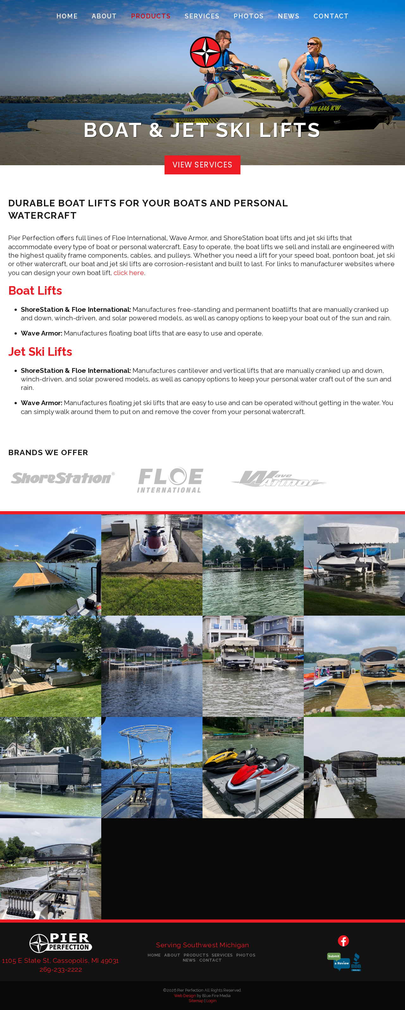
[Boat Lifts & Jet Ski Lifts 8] (50, 767)
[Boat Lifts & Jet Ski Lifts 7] (354, 666)
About (104, 16)
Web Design (185, 995)
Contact (331, 16)
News (289, 16)
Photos (249, 16)
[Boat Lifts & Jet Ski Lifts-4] (354, 565)
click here (129, 273)
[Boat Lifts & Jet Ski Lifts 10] (253, 767)
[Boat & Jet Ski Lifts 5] (151, 666)
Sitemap (196, 1000)
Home (67, 16)
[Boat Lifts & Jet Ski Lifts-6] (253, 666)
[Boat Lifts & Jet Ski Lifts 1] (50, 565)
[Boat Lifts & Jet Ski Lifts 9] (151, 767)
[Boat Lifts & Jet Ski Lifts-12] (50, 868)
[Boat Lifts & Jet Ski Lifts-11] (354, 767)
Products (151, 16)
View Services (202, 165)
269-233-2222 (61, 969)
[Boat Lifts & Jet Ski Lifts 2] (151, 565)
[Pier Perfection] (60, 954)
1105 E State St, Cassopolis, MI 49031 (60, 960)
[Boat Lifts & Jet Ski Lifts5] (50, 666)
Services (202, 16)
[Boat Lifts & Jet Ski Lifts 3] (253, 565)
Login (211, 1000)
